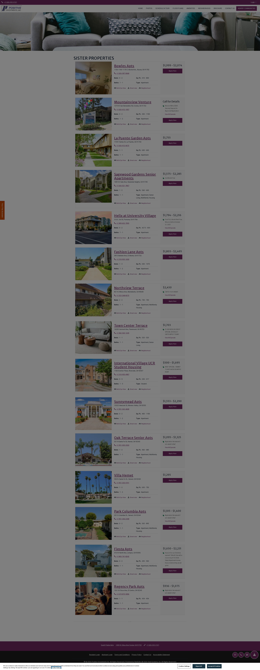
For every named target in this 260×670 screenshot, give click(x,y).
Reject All (199, 666)
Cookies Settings (184, 666)
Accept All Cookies (214, 666)
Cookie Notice (56, 668)
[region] (130, 666)
